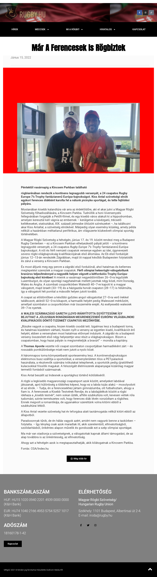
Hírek (14, 29)
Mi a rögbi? (72, 29)
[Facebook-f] (139, 12)
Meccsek (40, 29)
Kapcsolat (139, 29)
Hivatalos (106, 29)
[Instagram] (145, 12)
